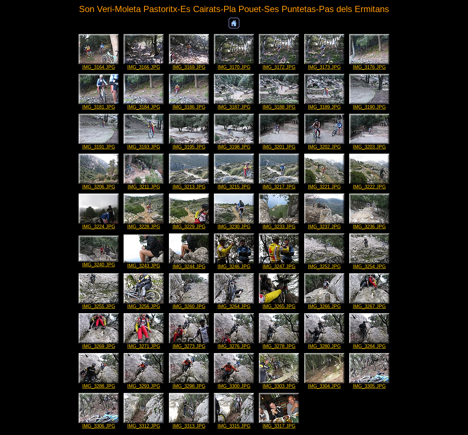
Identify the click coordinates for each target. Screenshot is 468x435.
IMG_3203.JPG (369, 147)
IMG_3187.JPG (234, 107)
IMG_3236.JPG (369, 226)
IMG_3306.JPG (98, 426)
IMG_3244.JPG (189, 266)
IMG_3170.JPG (234, 67)
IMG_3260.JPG (189, 306)
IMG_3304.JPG (324, 386)
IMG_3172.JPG (279, 67)
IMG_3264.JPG (234, 306)
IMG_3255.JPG (98, 306)
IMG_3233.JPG (279, 226)
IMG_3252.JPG (324, 266)
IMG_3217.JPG (279, 187)
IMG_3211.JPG (144, 187)
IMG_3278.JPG (279, 346)
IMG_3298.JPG (189, 386)
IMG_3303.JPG (279, 386)
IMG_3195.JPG (189, 147)
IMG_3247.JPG (279, 266)
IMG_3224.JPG (98, 226)
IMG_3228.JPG (143, 226)
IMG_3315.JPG (234, 426)
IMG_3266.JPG (324, 306)
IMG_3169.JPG (189, 67)
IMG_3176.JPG (369, 67)
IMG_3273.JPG (189, 346)
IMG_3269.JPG (98, 346)
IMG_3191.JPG (98, 147)
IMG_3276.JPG (234, 346)
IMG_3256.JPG (143, 306)
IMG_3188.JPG (279, 107)
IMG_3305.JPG (369, 386)
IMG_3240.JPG (98, 264)
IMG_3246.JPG (234, 266)
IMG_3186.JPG (189, 107)
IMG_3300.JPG (234, 386)
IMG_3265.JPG (279, 306)
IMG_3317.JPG (279, 426)
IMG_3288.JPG (98, 386)
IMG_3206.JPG (98, 187)
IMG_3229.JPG (189, 226)
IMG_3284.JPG (369, 346)
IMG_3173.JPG (324, 67)
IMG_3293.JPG (143, 386)
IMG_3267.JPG (369, 306)
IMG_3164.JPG (98, 67)
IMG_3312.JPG (143, 426)
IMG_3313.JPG (189, 426)
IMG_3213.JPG (189, 187)
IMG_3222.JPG (369, 187)
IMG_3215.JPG (234, 187)
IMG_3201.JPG (279, 147)
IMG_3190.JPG (369, 107)
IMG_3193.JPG (143, 147)
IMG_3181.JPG (98, 107)
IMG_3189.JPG (324, 107)
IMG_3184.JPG (143, 107)
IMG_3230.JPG (234, 226)
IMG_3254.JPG (369, 266)
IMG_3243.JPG (143, 266)
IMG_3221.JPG (324, 187)
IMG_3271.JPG (143, 346)
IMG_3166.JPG (143, 67)
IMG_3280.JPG (324, 346)
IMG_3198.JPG (234, 147)
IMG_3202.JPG (324, 147)
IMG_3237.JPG (324, 226)
